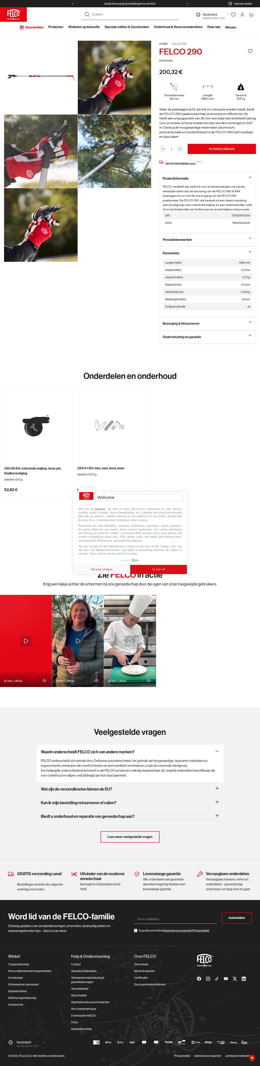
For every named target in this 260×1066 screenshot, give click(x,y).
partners (100, 508)
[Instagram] (208, 979)
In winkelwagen (222, 149)
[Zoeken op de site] (86, 14)
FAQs (74, 1022)
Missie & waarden (144, 971)
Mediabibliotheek (81, 1029)
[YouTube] (226, 979)
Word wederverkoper (83, 1008)
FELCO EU (25, 1055)
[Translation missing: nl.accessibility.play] (26, 641)
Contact (76, 964)
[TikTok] (217, 979)
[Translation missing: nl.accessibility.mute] (43, 680)
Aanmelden (237, 918)
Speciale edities (17, 991)
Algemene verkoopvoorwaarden (90, 1002)
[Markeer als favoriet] (250, 51)
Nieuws (230, 27)
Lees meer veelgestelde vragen (130, 837)
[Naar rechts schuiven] (187, 3)
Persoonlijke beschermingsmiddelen (29, 971)
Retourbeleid (79, 995)
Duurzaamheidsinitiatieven (149, 984)
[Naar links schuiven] (72, 3)
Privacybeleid (201, 930)
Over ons (213, 27)
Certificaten (141, 977)
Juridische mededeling (238, 1055)
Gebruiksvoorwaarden (207, 1055)
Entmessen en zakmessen (23, 984)
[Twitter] (235, 979)
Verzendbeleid (79, 988)
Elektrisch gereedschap (22, 997)
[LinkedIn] (244, 979)
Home (163, 43)
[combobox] (134, 14)
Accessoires (15, 1004)
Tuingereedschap (18, 964)
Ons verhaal (141, 964)
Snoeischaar (15, 977)
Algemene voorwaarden (177, 930)
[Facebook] (199, 979)
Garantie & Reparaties (84, 971)
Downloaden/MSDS (83, 1015)
